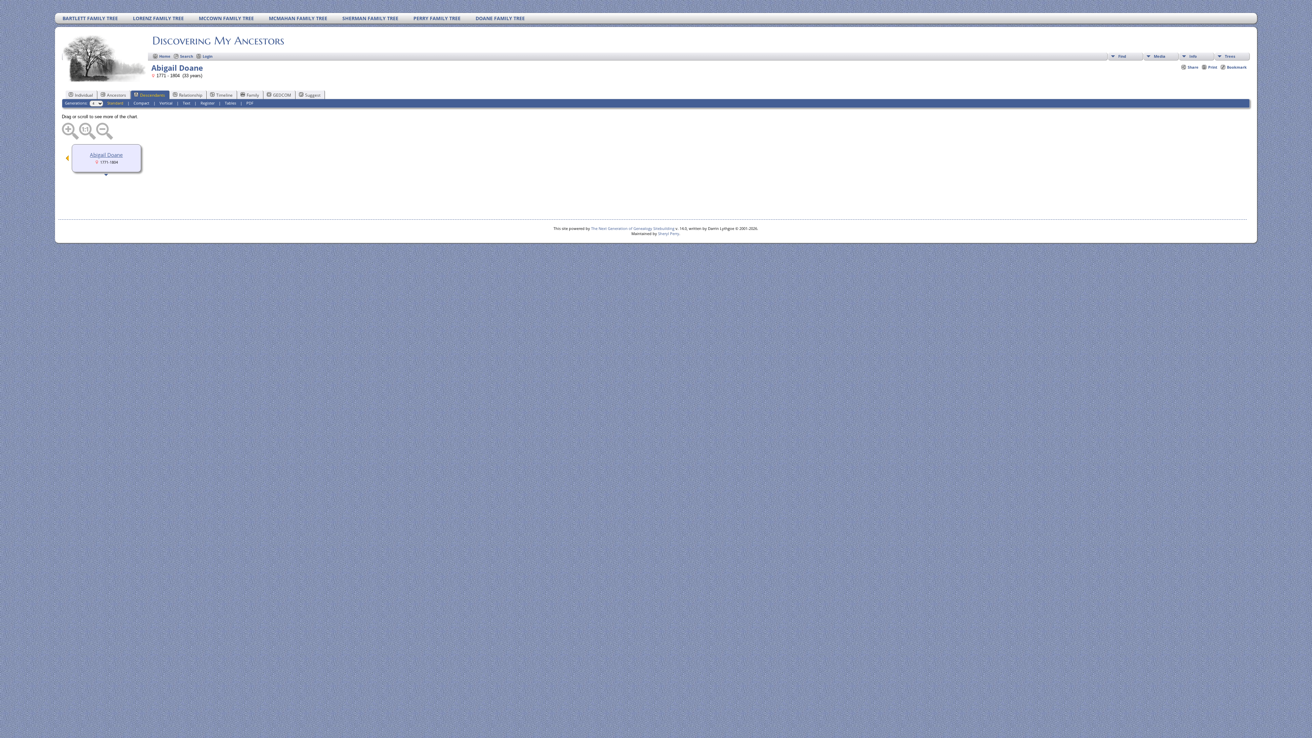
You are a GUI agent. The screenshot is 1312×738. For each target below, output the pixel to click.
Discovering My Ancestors (218, 40)
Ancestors (116, 95)
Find (1122, 56)
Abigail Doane (106, 154)
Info (1193, 56)
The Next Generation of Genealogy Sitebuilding (632, 228)
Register (208, 103)
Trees (1230, 56)
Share (1193, 67)
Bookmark (1237, 67)
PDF (250, 103)
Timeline (224, 95)
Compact (141, 103)
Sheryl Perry (668, 233)
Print (1212, 67)
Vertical (166, 103)
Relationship (190, 95)
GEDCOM (282, 95)
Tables (230, 103)
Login (208, 56)
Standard (115, 103)
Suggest (312, 95)
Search (186, 56)
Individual (84, 95)
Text (186, 103)
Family (253, 95)
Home (164, 56)
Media (1159, 56)
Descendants (152, 95)
